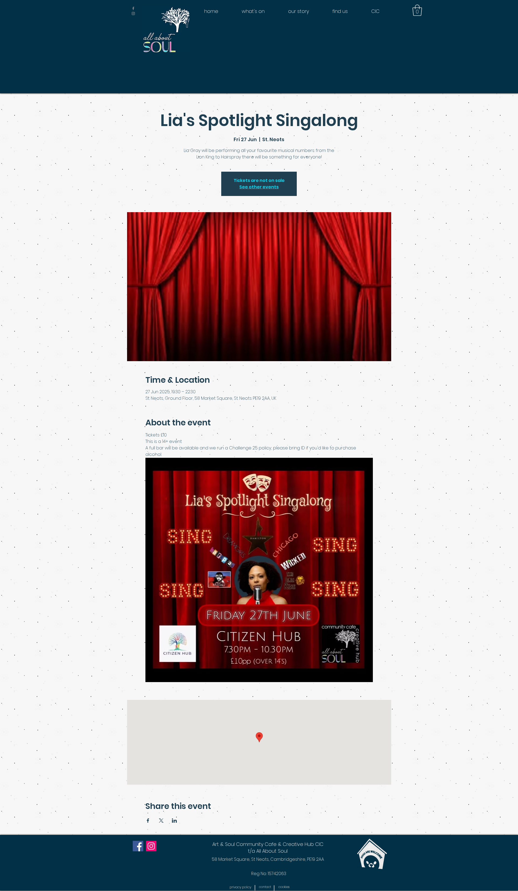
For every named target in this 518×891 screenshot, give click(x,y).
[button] (417, 10)
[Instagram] (151, 846)
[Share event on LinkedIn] (174, 820)
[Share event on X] (161, 820)
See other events (259, 187)
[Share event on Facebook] (148, 820)
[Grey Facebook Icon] (133, 8)
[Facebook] (138, 846)
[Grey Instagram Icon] (133, 13)
